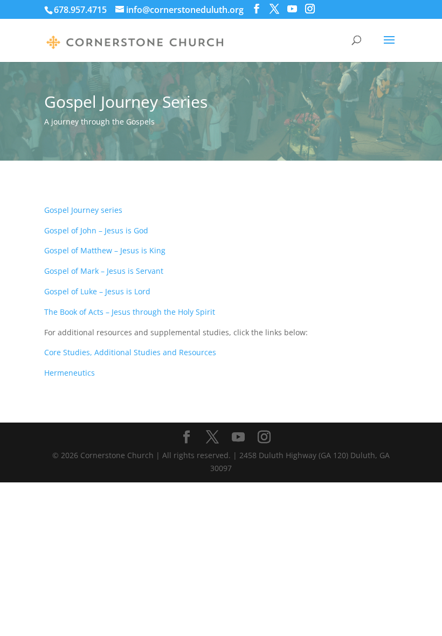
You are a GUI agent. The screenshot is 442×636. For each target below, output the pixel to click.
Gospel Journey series (83, 210)
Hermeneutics (69, 373)
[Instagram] (310, 9)
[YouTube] (292, 9)
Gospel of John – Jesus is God (96, 230)
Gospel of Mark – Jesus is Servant (103, 271)
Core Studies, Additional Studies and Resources (130, 352)
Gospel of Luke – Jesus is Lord (97, 291)
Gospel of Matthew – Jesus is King (104, 250)
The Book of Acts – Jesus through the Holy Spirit (129, 312)
